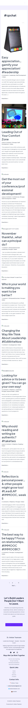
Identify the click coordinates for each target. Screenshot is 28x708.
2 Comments (5, 75)
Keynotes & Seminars (14, 664)
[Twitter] (14, 652)
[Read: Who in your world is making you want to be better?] (14, 278)
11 (18, 583)
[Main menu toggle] (24, 2)
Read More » (5, 98)
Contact (14, 676)
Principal (14, 142)
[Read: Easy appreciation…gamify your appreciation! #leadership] (13, 38)
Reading (20, 444)
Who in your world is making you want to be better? (14, 289)
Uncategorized (13, 345)
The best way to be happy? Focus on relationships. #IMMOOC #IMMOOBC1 (13, 542)
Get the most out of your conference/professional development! (13, 186)
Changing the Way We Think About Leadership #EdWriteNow (14, 336)
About (14, 673)
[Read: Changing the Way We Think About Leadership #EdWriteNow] (5, 326)
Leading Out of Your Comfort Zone (12, 135)
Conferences (15, 197)
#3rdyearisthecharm (14, 247)
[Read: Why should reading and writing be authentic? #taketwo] (5, 421)
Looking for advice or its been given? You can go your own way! (14, 381)
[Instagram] (17, 652)
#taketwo (12, 389)
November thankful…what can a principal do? (12, 239)
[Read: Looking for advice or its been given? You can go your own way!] (8, 371)
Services (14, 674)
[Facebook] (10, 652)
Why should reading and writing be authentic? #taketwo (10, 433)
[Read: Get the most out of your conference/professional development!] (5, 174)
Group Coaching (14, 660)
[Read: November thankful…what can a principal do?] (10, 228)
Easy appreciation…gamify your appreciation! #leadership (11, 65)
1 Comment (5, 247)
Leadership (12, 75)
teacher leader (11, 391)
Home (14, 671)
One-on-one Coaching (14, 659)
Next (14, 585)
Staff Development (21, 75)
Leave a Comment (6, 142)
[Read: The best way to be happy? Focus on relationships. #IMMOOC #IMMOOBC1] (5, 530)
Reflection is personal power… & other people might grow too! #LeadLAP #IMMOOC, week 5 (14, 487)
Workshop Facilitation (14, 662)
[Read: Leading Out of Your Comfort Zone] (14, 116)
